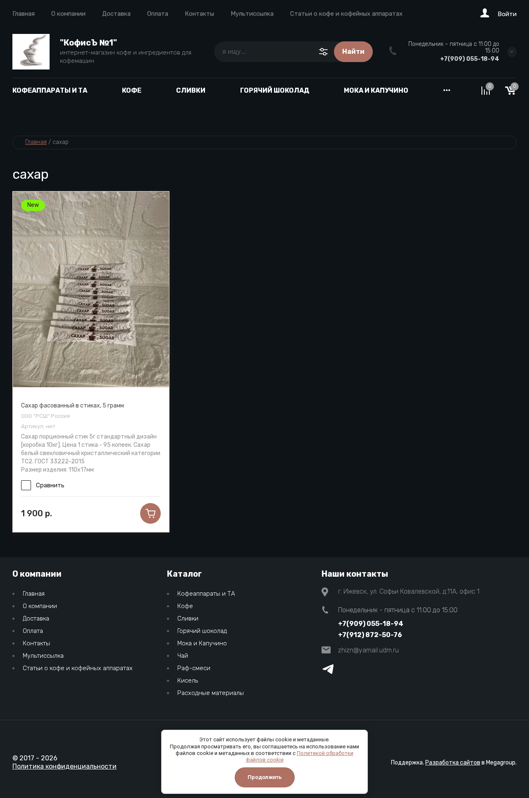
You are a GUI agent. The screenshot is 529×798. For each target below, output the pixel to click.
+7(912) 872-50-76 (370, 635)
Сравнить (50, 485)
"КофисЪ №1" (88, 42)
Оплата (157, 13)
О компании (68, 13)
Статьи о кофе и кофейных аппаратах (346, 13)
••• (446, 90)
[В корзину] (150, 513)
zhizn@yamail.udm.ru (368, 650)
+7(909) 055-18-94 (469, 58)
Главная (23, 13)
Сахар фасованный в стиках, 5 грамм (72, 405)
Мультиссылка (252, 13)
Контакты (199, 13)
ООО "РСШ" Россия (45, 416)
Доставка (116, 13)
